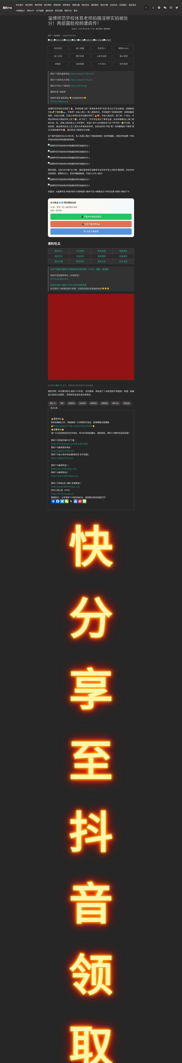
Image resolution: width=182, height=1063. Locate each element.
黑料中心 (59, 251)
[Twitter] (176, 7)
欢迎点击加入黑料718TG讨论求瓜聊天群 (68, 285)
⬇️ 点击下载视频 (91, 231)
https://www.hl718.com (81, 79)
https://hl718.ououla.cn (62, 493)
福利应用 (49, 10)
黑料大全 (68, 10)
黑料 (62, 403)
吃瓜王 (74, 29)
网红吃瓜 (85, 5)
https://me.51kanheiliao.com (64, 476)
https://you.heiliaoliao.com (64, 468)
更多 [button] (76, 10)
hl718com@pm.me (59, 101)
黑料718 (7, 7)
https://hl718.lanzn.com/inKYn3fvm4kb (69, 443)
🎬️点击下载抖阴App (91, 224)
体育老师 (82, 403)
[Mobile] (153, 7)
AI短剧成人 (20, 10)
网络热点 (71, 403)
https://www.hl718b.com (62, 450)
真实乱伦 (132, 5)
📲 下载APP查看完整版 (91, 216)
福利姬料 (95, 5)
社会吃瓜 (113, 5)
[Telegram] (158, 7)
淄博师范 (94, 403)
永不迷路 (40, 10)
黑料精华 (66, 5)
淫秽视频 (105, 403)
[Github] (170, 7)
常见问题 (58, 10)
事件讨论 (116, 403)
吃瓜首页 (19, 5)
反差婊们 (123, 5)
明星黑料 (57, 5)
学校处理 (127, 403)
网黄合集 (76, 5)
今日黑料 (80, 251)
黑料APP (30, 10)
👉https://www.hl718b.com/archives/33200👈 (73, 426)
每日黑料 (29, 5)
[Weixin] (164, 7)
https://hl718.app (79, 85)
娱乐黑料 (48, 5)
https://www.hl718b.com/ (82, 73)
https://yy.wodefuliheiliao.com (65, 486)
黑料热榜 (38, 5)
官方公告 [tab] (54, 408)
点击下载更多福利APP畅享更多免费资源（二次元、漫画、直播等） (80, 269)
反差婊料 (123, 256)
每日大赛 (104, 5)
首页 (49, 35)
